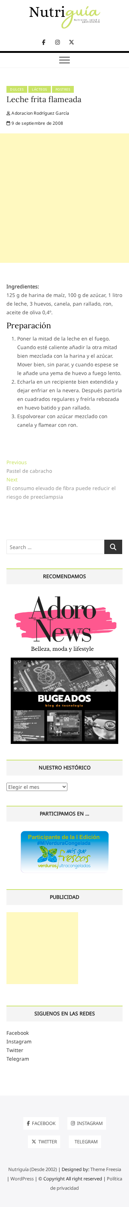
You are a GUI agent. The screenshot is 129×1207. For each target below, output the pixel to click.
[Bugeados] (64, 660)
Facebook (17, 1032)
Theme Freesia (105, 1169)
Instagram (19, 1041)
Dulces (17, 89)
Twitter (14, 1050)
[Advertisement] (64, 198)
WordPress (22, 1178)
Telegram (17, 1058)
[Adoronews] (64, 595)
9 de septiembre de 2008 (36, 123)
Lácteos (39, 89)
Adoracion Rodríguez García (39, 113)
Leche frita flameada (43, 99)
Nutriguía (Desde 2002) (32, 1169)
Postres (63, 89)
